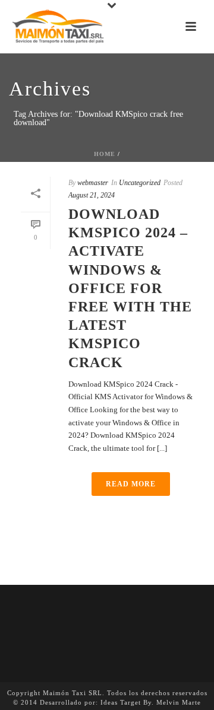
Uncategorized (139, 183)
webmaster (92, 183)
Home (104, 154)
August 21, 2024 (91, 195)
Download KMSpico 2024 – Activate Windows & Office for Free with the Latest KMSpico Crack (130, 288)
